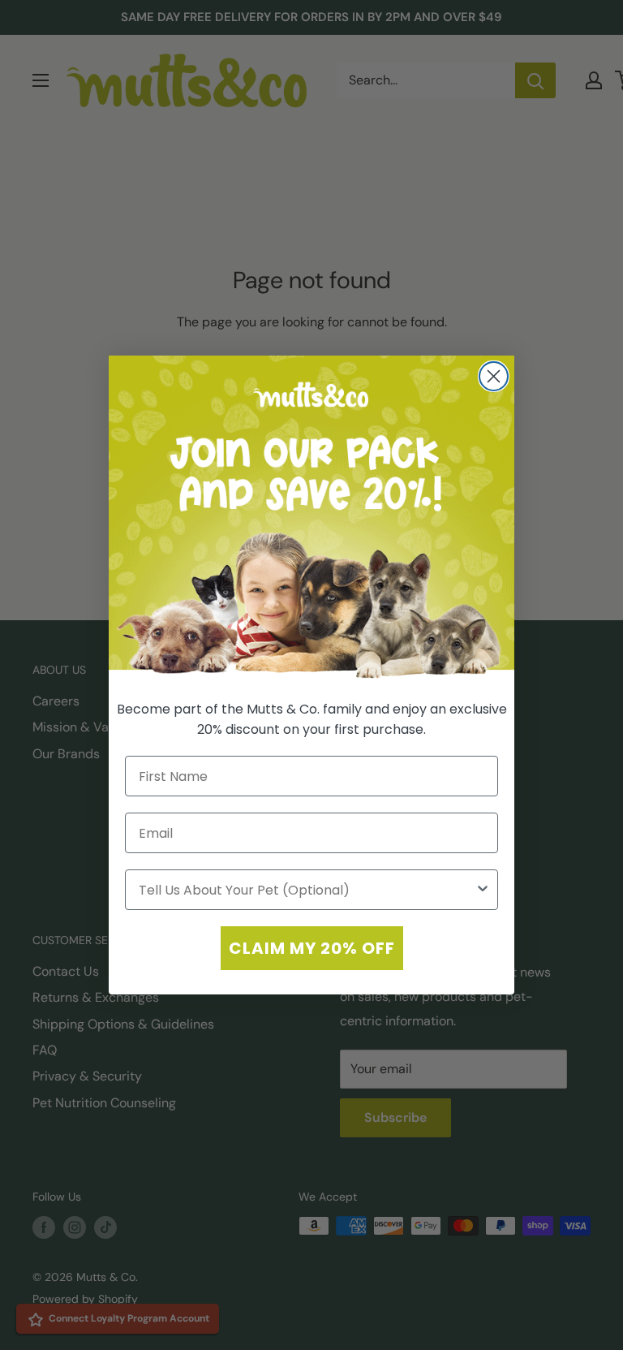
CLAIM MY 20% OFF (312, 948)
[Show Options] (483, 889)
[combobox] (307, 889)
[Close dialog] (493, 376)
